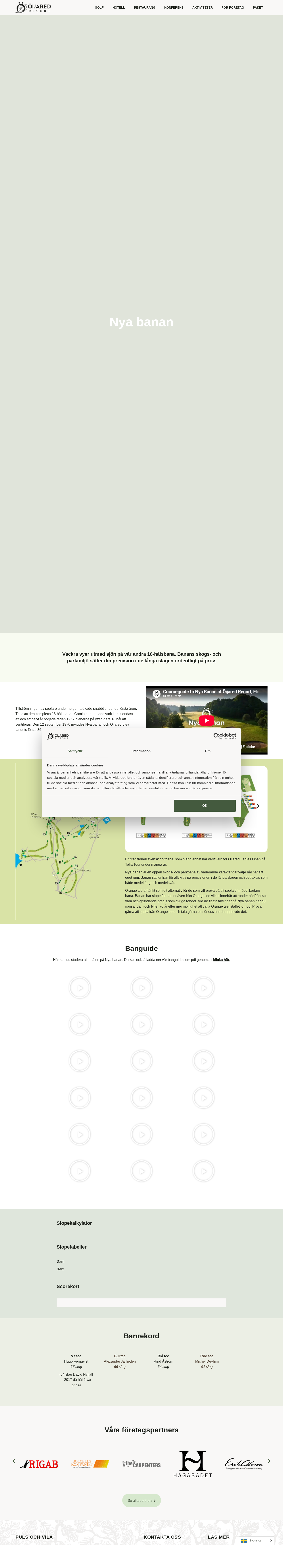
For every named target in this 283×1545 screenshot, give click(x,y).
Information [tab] (141, 751)
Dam (60, 1261)
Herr (60, 1269)
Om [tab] (207, 751)
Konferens (174, 7)
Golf (99, 7)
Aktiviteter (202, 7)
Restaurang (144, 7)
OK (204, 805)
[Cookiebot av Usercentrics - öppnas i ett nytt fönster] (216, 736)
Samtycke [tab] (75, 751)
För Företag (233, 7)
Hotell (119, 7)
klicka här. (221, 960)
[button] (258, 806)
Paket (258, 7)
